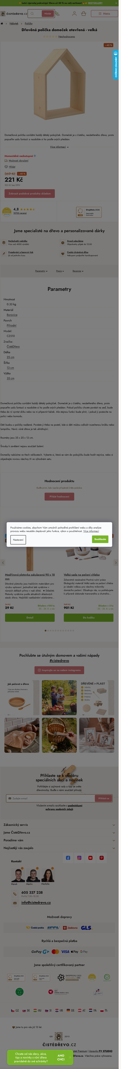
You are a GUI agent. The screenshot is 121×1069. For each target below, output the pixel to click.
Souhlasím (100, 539)
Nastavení (18, 540)
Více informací (91, 531)
